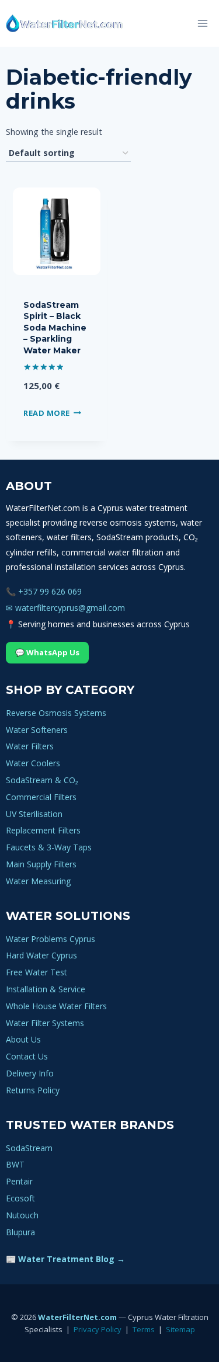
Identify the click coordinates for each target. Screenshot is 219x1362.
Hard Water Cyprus (41, 955)
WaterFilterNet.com (77, 1317)
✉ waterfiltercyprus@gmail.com (65, 607)
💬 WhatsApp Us (47, 652)
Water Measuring (38, 881)
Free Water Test (36, 972)
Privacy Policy (97, 1329)
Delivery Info (30, 1073)
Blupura (20, 1232)
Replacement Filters (43, 830)
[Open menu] (202, 23)
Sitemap (180, 1329)
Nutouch (22, 1215)
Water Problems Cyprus (50, 938)
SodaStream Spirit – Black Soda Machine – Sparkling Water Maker (54, 328)
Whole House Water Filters (56, 1006)
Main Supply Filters (41, 864)
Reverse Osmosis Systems (56, 712)
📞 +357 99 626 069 (44, 591)
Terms (144, 1329)
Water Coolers (33, 763)
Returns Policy (33, 1090)
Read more (46, 412)
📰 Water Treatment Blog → (65, 1258)
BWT (15, 1164)
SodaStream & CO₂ (42, 780)
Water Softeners (37, 729)
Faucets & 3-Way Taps (49, 847)
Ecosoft (20, 1198)
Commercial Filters (41, 796)
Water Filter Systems (45, 1023)
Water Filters (30, 746)
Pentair (19, 1181)
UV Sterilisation (34, 813)
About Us (23, 1039)
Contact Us (27, 1056)
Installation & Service (45, 989)
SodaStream (29, 1147)
